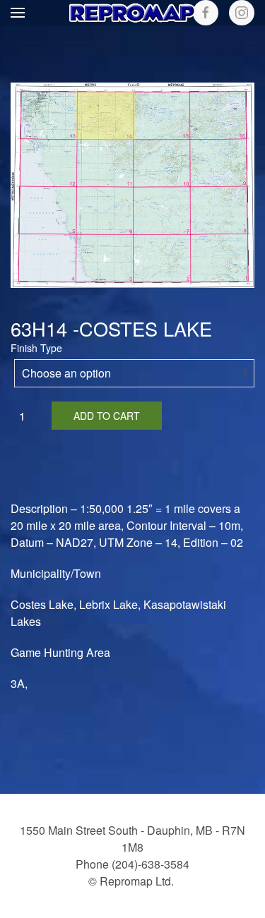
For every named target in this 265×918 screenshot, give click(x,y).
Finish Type (36, 348)
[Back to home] (132, 12)
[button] (18, 12)
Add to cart (106, 416)
